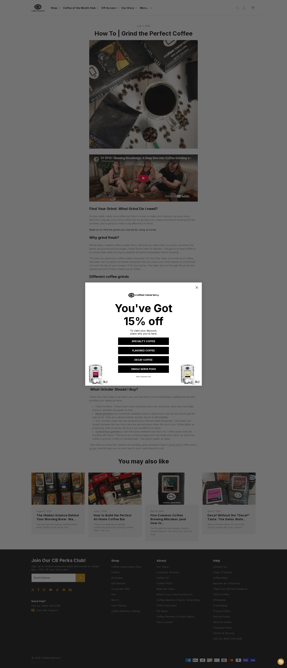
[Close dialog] (196, 287)
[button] (280, 661)
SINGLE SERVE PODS (143, 369)
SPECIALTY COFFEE (143, 341)
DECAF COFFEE (143, 359)
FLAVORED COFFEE (143, 350)
